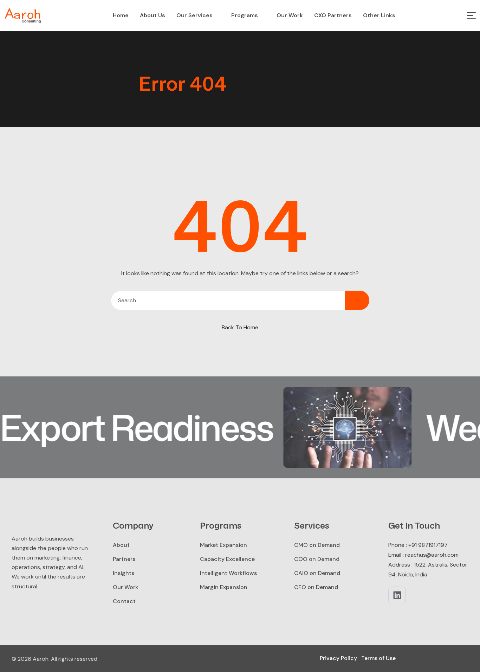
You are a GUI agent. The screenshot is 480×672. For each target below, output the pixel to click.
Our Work (290, 15)
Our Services (194, 15)
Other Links (379, 15)
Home (121, 15)
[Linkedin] (397, 595)
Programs (244, 15)
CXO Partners (333, 15)
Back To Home (240, 327)
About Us (152, 15)
